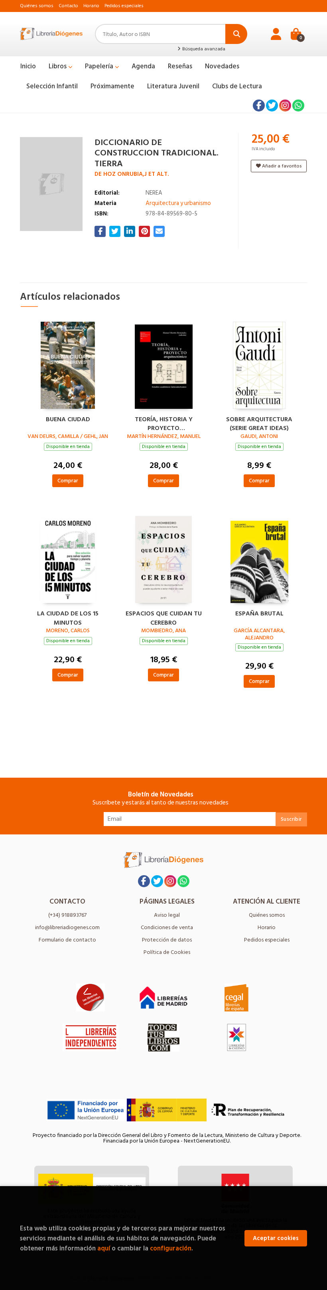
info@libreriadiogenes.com (67, 927)
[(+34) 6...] (298, 105)
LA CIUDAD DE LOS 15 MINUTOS (67, 617)
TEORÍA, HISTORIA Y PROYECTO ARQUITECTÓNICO (164, 423)
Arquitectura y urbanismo (178, 203)
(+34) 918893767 (67, 915)
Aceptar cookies (276, 1238)
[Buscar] (236, 34)
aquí (103, 1248)
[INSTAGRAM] (285, 105)
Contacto (68, 6)
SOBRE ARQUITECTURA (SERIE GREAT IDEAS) (259, 423)
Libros (58, 66)
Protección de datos (167, 939)
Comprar (67, 480)
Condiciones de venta (167, 927)
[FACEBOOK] (259, 105)
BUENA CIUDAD (68, 419)
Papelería (100, 66)
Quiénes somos (36, 6)
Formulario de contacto (67, 939)
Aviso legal (167, 915)
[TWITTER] (272, 105)
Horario (91, 6)
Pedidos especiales (124, 6)
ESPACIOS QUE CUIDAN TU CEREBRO (164, 617)
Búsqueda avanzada (203, 49)
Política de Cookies (167, 952)
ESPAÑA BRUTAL (259, 614)
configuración (170, 1248)
